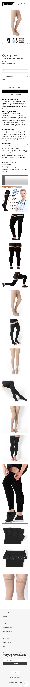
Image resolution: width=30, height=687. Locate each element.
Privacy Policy (6, 638)
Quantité (3, 79)
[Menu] (27, 4)
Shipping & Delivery (7, 627)
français (15, 672)
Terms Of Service (7, 642)
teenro (12, 682)
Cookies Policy (6, 635)
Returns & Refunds (7, 631)
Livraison (4, 63)
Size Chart (5, 623)
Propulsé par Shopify (18, 682)
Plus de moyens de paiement (15, 94)
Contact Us (5, 620)
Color (3, 74)
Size (2, 68)
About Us (5, 616)
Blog (4, 646)
